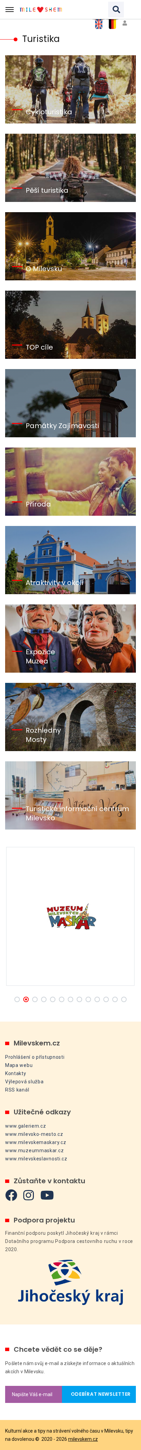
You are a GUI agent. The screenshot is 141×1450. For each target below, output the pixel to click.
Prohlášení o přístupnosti (35, 1057)
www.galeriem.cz (25, 1126)
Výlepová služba (24, 1081)
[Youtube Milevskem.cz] (47, 1195)
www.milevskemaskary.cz (35, 1142)
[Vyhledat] (116, 9)
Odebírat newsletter (99, 1394)
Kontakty (15, 1073)
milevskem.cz (83, 1439)
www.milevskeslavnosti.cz (36, 1158)
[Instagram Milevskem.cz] (28, 1195)
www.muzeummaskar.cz (34, 1150)
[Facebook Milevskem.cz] (11, 1195)
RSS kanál (17, 1090)
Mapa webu (19, 1065)
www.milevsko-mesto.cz (34, 1134)
